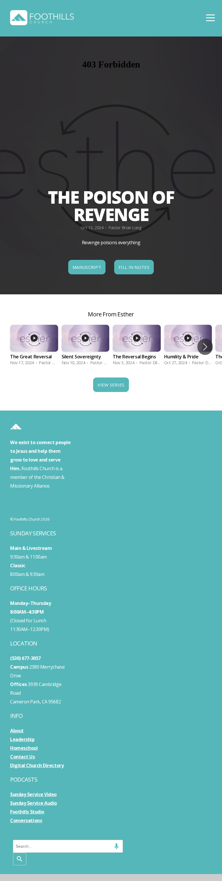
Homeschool (24, 748)
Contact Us (22, 757)
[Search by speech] (116, 846)
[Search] (19, 859)
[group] (34, 347)
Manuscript (87, 267)
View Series (110, 385)
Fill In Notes (134, 267)
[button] (205, 346)
